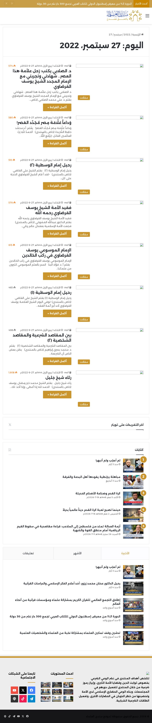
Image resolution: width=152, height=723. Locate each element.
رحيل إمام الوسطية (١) (51, 292)
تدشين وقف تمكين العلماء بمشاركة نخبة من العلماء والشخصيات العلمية (70, 633)
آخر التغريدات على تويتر (127, 425)
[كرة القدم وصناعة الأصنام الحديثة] (133, 498)
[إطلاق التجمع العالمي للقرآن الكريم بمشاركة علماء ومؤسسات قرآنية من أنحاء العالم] (133, 605)
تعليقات (28, 553)
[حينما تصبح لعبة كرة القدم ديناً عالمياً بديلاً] (133, 515)
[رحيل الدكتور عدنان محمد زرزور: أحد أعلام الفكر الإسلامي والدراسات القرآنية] (133, 589)
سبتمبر (118, 34)
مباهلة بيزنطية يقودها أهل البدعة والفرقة (91, 477)
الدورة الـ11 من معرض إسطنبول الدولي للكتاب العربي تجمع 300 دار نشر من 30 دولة (84, 3)
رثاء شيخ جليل (58, 377)
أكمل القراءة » (57, 107)
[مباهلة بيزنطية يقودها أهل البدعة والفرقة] (133, 482)
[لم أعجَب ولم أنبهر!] (133, 465)
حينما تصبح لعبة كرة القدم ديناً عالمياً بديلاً (91, 510)
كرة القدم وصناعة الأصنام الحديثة (97, 493)
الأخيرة (125, 553)
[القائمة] (147, 17)
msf (66, 65)
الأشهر (77, 553)
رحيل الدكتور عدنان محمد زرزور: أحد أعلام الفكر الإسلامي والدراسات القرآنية (71, 583)
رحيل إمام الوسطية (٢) (50, 165)
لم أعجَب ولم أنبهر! (108, 460)
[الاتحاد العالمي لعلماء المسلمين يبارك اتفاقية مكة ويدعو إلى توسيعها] (68, 699)
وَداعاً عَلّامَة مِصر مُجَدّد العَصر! (44, 122)
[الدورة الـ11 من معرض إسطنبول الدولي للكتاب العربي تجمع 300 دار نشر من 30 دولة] (133, 622)
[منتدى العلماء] (124, 15)
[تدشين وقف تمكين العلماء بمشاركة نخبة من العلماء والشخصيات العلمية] (133, 638)
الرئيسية (136, 34)
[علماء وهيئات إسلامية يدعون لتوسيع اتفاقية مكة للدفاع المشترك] (46, 692)
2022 (127, 34)
